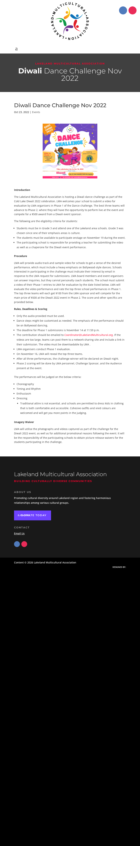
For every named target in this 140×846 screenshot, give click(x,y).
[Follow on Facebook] (123, 10)
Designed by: (119, 567)
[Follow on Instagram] (133, 10)
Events (36, 112)
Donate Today (33, 515)
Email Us (19, 533)
